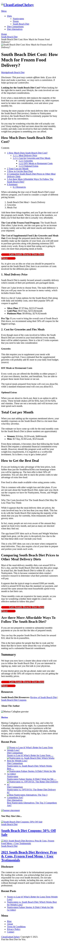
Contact (10, 932)
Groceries (26, 160)
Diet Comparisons (15, 26)
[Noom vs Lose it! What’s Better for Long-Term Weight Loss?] (33, 750)
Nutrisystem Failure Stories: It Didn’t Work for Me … (31, 779)
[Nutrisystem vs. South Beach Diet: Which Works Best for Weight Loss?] (33, 760)
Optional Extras (28, 166)
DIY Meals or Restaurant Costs (36, 163)
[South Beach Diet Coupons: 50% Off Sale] (30, 822)
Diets (9, 16)
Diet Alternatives (14, 29)
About (10, 924)
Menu (4, 11)
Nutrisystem (18, 18)
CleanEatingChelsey (10, 937)
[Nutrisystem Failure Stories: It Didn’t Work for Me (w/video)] (33, 774)
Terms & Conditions (16, 926)
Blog (9, 921)
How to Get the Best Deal (20, 171)
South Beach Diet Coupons (13, 700)
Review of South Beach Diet (43, 697)
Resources (19, 187)
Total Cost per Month (17, 168)
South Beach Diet (21, 24)
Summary (12, 184)
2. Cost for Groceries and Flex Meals (31, 158)
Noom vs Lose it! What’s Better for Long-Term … (30, 755)
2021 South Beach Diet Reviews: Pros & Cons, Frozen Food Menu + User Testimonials (29, 856)
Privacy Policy (13, 929)
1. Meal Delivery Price (25, 155)
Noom (16, 21)
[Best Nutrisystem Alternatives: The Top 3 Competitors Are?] (33, 797)
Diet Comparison (15, 753)
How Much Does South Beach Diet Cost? (27, 153)
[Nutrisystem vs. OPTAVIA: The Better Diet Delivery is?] (33, 784)
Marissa (4, 72)
